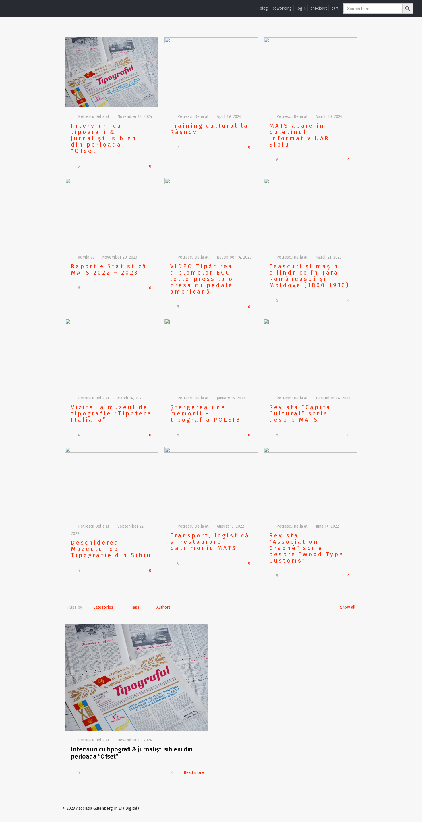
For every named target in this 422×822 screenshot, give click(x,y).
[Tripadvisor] (351, 808)
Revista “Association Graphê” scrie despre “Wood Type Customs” (306, 548)
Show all (347, 607)
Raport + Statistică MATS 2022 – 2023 (109, 269)
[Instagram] (343, 808)
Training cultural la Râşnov (209, 128)
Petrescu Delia (91, 116)
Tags (135, 607)
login (301, 8)
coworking (282, 8)
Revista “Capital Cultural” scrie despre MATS (301, 413)
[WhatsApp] (312, 808)
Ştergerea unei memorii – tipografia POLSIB (205, 413)
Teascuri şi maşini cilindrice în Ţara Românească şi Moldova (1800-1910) (309, 276)
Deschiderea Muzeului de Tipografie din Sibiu (111, 549)
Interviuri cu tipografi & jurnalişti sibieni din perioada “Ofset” (105, 138)
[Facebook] (320, 808)
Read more (194, 772)
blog (264, 8)
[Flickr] (335, 808)
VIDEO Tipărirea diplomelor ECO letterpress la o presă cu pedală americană (201, 279)
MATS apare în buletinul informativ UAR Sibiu (299, 135)
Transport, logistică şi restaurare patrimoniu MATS (210, 541)
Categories (103, 607)
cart (335, 8)
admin (83, 257)
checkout (319, 8)
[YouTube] (328, 808)
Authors (163, 607)
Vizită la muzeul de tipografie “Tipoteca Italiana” (111, 413)
